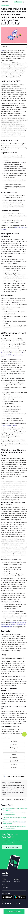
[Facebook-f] (13, 903)
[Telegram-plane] (16, 903)
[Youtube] (8, 903)
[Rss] (19, 903)
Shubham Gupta (4, 24)
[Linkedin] (10, 903)
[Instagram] (2, 903)
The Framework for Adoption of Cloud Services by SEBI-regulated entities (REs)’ (13, 355)
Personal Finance (5, 5)
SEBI (3, 799)
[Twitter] (5, 903)
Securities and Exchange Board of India (16, 799)
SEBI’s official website (9, 425)
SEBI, (2, 50)
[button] (18, 2)
